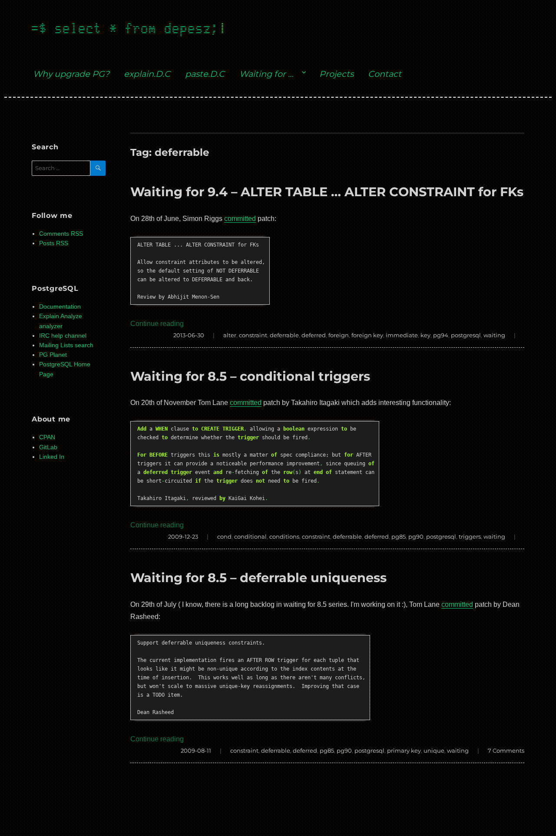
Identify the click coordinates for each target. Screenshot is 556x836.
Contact (384, 74)
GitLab (48, 447)
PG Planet (53, 355)
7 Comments (506, 750)
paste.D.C (205, 74)
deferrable (284, 335)
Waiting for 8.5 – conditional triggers (250, 376)
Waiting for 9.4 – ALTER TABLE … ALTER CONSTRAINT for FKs (326, 191)
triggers (470, 536)
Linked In (51, 457)
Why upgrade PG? (71, 74)
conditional (250, 536)
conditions (284, 536)
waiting (494, 335)
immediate (402, 335)
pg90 (416, 536)
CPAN (47, 437)
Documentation (60, 306)
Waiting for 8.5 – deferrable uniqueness (258, 577)
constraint (253, 335)
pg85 (398, 536)
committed (240, 218)
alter (229, 335)
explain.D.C (147, 74)
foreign (338, 335)
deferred (313, 335)
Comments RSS (61, 233)
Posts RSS (53, 243)
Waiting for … (266, 74)
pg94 (440, 335)
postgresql (466, 335)
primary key (404, 750)
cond (224, 536)
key (425, 335)
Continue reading (157, 323)
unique (434, 750)
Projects (336, 74)
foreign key (367, 335)
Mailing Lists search (66, 345)
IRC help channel (62, 335)
